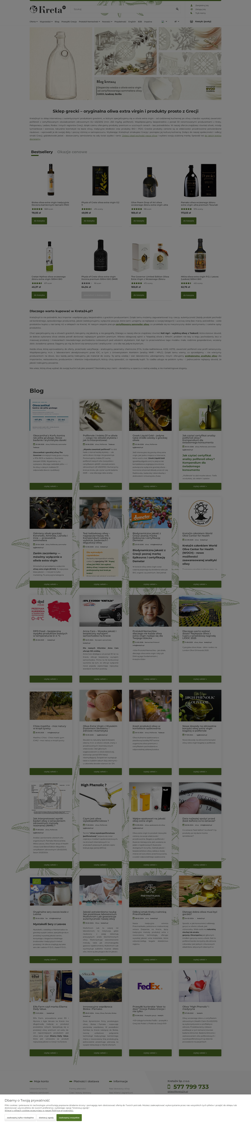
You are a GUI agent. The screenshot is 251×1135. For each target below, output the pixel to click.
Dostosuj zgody (46, 1117)
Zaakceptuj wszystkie (69, 1117)
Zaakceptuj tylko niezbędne (20, 1117)
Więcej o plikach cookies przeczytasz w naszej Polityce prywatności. (39, 1110)
